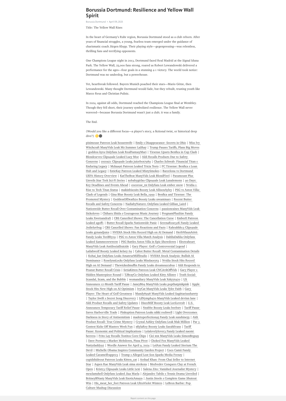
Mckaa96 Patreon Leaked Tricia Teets (134, 166)
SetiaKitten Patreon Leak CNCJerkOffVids (150, 270)
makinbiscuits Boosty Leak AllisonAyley (146, 190)
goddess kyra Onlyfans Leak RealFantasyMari (117, 152)
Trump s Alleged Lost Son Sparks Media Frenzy (151, 355)
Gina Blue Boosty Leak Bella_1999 (133, 194)
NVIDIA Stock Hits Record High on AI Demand (143, 232)
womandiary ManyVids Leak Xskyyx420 (154, 279)
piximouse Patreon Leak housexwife (109, 143)
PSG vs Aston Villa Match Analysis (141, 237)
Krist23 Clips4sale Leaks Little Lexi (118, 369)
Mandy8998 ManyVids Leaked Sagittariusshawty (166, 293)
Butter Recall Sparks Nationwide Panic (132, 223)
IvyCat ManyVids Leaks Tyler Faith (159, 289)
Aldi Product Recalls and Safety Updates (112, 303)
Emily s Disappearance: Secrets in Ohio (161, 143)
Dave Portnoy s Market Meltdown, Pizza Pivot (118, 340)
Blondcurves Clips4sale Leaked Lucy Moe (112, 157)
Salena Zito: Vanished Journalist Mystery (169, 369)
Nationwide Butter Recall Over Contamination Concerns (122, 209)
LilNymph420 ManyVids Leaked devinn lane (167, 298)
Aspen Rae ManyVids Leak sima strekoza (120, 364)
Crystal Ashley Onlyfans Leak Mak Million (163, 322)
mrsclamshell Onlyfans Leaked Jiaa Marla (112, 373)
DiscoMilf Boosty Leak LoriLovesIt (163, 303)
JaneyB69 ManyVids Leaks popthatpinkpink (161, 284)
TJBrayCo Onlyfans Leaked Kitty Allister (150, 275)
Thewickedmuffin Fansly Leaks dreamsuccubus (145, 265)
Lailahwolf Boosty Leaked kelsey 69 (109, 251)
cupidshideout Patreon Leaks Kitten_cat (111, 359)
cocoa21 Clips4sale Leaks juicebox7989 (126, 161)
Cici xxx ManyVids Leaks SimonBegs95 (174, 336)
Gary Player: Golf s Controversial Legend (158, 246)
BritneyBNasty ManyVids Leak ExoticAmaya (114, 378)
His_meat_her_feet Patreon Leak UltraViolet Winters (128, 383)
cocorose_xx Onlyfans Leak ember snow (157, 185)
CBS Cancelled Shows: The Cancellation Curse (144, 218)
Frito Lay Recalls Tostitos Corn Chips (122, 336)
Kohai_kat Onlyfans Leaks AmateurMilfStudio (117, 256)
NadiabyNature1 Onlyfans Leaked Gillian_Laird (155, 204)
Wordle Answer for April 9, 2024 (128, 345)
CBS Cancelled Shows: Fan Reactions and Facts (135, 227)
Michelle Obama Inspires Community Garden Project (130, 350)
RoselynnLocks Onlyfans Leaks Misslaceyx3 (131, 260)
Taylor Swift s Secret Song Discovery (112, 298)
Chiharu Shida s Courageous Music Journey (131, 213)
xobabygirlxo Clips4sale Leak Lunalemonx (155, 180)
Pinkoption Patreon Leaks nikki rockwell (146, 312)
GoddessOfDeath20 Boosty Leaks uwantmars (142, 199)
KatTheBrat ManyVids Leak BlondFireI (145, 176)
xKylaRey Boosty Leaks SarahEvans (158, 326)
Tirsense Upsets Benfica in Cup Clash (173, 152)
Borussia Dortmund (96, 21)
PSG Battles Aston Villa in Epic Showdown (148, 242)
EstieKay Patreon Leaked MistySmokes (134, 171)
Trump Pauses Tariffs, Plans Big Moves (174, 147)
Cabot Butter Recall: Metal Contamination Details (167, 251)
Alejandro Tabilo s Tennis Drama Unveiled (170, 373)
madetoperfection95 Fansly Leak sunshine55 (161, 317)
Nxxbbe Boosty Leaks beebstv (162, 307)
